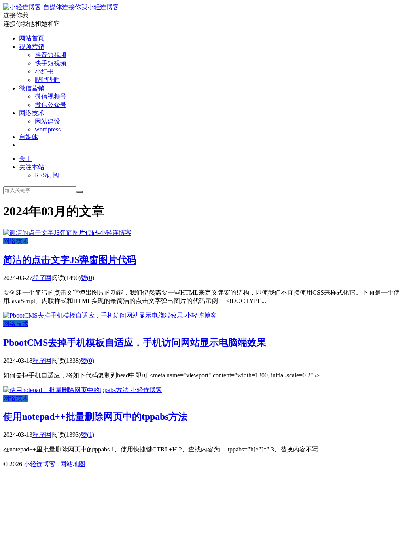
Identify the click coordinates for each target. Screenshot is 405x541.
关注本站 (31, 167)
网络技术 (31, 113)
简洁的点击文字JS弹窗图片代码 (69, 260)
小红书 (44, 71)
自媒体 (28, 136)
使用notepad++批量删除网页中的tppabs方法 (95, 416)
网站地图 (72, 464)
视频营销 (31, 46)
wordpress (48, 129)
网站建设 (47, 121)
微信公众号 (50, 104)
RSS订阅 (47, 175)
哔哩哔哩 (47, 79)
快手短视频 (50, 63)
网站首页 (31, 38)
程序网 (41, 277)
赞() (87, 277)
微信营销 (31, 88)
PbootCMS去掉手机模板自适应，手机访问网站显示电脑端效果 (134, 342)
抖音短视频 (50, 54)
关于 (25, 158)
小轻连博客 (103, 7)
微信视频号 (50, 96)
